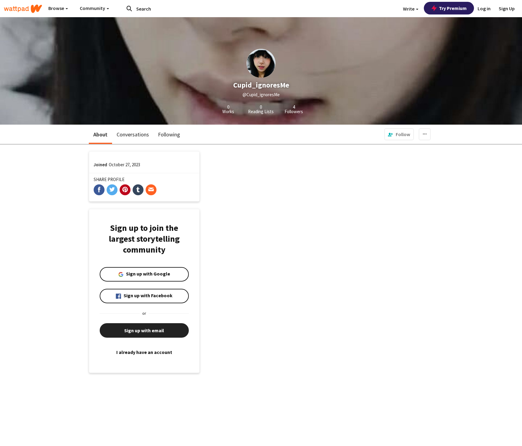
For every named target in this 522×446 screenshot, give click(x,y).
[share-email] (151, 189)
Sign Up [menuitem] (507, 8)
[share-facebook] (99, 189)
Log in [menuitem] (484, 8)
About (100, 134)
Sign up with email (144, 330)
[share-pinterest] (125, 189)
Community (93, 8)
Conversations (133, 134)
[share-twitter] (112, 189)
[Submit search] (129, 8)
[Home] (23, 9)
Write (409, 9)
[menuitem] (399, 134)
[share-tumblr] (138, 189)
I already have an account (144, 352)
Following (169, 134)
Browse (56, 8)
